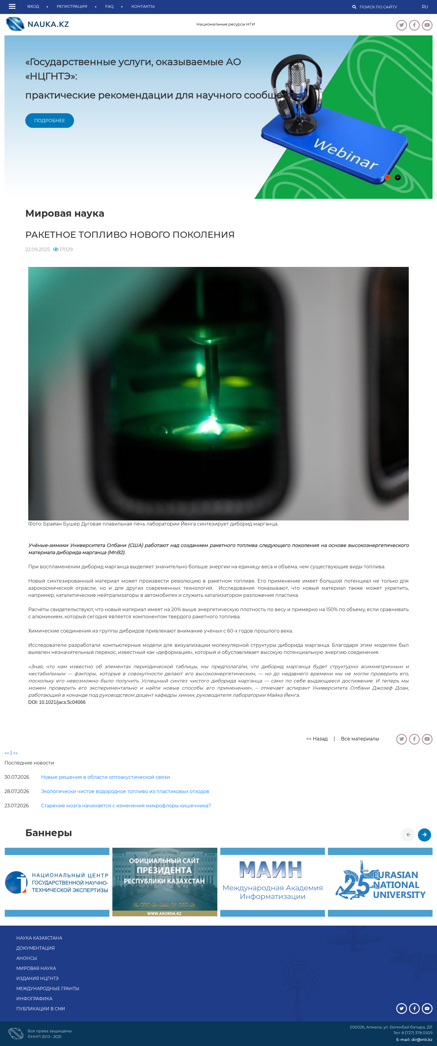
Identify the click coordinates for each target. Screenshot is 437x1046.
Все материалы (360, 739)
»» (15, 753)
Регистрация (72, 6)
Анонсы (26, 958)
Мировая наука (36, 968)
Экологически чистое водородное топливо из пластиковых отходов (125, 791)
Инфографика (34, 998)
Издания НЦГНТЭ (37, 978)
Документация (35, 948)
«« (6, 753)
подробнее (82, 110)
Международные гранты (47, 988)
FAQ (109, 6)
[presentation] (408, 834)
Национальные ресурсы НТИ (226, 24)
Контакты (143, 6)
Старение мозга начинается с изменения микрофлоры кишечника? (126, 806)
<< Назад (317, 739)
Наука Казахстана (39, 938)
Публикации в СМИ (40, 1009)
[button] (13, 7)
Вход (33, 6)
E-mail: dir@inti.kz (414, 1039)
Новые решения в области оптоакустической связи (105, 777)
